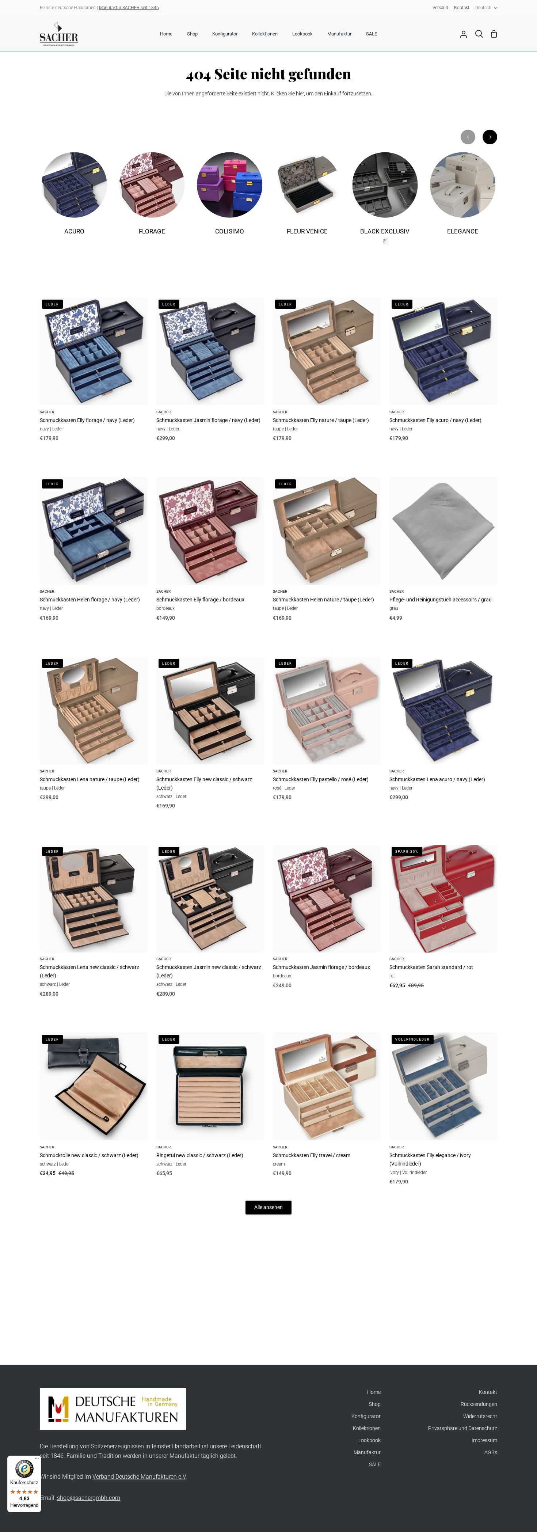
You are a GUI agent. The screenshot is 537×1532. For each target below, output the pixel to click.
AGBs (490, 1452)
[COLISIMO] (229, 198)
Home (374, 1392)
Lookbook (369, 1440)
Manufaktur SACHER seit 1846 (129, 7)
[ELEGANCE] (462, 198)
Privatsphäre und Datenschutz (462, 1428)
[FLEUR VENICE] (307, 198)
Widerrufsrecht (480, 1416)
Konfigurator (366, 1416)
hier (300, 94)
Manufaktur (367, 1452)
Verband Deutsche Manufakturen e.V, (139, 1476)
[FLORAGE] (152, 198)
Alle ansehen (268, 1207)
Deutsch (483, 7)
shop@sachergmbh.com (88, 1497)
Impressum (484, 1440)
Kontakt (488, 1392)
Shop (375, 1404)
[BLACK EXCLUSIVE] (385, 203)
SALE (375, 1464)
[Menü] (37, 1460)
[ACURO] (74, 198)
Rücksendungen (479, 1404)
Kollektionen (367, 1428)
